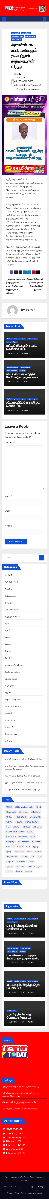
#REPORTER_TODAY (15, 832)
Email (8, 511)
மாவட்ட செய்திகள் (12, 342)
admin (20, 74)
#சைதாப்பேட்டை (12, 857)
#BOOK (9, 807)
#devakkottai (11, 812)
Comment (10, 443)
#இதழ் (35, 847)
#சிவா (29, 852)
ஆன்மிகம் (9, 589)
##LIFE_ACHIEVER (23, 81)
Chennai (9, 871)
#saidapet (23, 837)
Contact (10, 1193)
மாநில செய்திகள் (16, 39)
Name (8, 496)
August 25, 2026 (16, 933)
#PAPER (16, 827)
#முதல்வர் (9, 866)
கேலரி (7, 637)
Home (5, 1187)
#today (20, 847)
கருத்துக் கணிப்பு (12, 617)
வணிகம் (8, 713)
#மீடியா (31, 861)
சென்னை (28, 871)
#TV (28, 847)
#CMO (39, 807)
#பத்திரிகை (21, 861)
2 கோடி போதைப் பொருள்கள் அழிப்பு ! (22, 1187)
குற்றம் (7, 630)
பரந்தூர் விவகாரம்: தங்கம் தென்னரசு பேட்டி (21, 347)
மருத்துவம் (9, 686)
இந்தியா (19, 871)
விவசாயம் (22, 370)
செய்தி (8, 651)
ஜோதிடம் (9, 658)
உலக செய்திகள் (26, 33)
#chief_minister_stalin (24, 807)
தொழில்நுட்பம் (11, 679)
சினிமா (8, 644)
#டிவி (32, 857)
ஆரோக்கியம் (15, 33)
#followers (23, 812)
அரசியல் (9, 338)
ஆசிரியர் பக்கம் (11, 582)
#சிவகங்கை (19, 852)
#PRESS (26, 827)
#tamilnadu (36, 842)
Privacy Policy (20, 1193)
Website (8, 526)
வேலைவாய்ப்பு (11, 734)
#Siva (32, 837)
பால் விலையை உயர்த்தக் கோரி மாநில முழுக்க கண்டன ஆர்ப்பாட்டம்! (24, 377)
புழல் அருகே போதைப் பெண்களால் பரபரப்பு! (23, 783)
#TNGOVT (10, 847)
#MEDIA (9, 822)
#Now (8, 827)
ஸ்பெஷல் (8, 741)
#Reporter (37, 827)
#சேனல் (38, 852)
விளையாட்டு (10, 720)
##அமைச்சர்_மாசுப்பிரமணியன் (27, 85)
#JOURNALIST (21, 817)
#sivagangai (23, 842)
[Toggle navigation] (24, 19)
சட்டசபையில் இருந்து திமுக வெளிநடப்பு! (23, 404)
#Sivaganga (10, 842)
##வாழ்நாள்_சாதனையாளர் (27, 89)
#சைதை (24, 857)
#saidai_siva (11, 837)
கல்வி (7, 623)
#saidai (30, 832)
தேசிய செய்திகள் (30, 36)
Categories (42, 1187)
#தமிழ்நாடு (10, 861)
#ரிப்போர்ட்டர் (20, 866)
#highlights (36, 812)
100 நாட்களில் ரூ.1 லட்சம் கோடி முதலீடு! (22, 790)
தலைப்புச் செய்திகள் (17, 36)
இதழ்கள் (9, 603)
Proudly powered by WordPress (17, 1177)
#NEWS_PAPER (31, 822)
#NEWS (18, 822)
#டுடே (40, 857)
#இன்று (8, 852)
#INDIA (8, 817)
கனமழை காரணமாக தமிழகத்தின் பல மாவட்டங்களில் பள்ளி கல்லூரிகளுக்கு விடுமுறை (15, 286)
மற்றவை (8, 693)
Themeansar (24, 1181)
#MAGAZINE (35, 817)
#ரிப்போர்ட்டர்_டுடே (35, 866)
